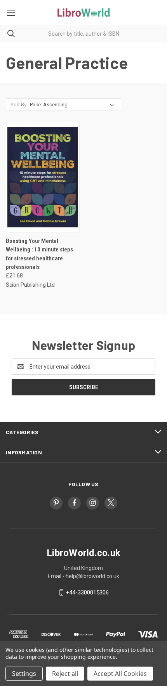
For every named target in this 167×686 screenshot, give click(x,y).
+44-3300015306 (87, 592)
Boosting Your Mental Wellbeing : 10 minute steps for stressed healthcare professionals (39, 254)
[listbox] (73, 105)
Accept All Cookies (120, 673)
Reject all (65, 673)
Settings (24, 673)
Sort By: (19, 104)
